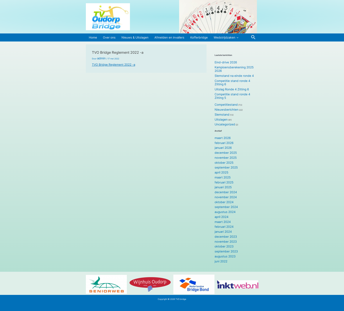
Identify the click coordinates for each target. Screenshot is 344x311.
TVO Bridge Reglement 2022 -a (113, 64)
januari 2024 (223, 231)
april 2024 (221, 217)
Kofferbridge (199, 37)
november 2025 (226, 157)
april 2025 (221, 172)
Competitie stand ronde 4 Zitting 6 (232, 82)
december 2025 (226, 152)
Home (93, 37)
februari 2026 (224, 143)
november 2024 (226, 197)
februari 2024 (224, 226)
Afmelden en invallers (169, 37)
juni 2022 (221, 261)
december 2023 (226, 236)
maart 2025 (223, 177)
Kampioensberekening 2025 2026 (234, 69)
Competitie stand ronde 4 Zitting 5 (232, 96)
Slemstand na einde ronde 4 (234, 75)
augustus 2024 (225, 212)
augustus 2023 (225, 256)
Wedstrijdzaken (224, 37)
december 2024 (226, 192)
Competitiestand (226, 104)
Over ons (109, 37)
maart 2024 (223, 222)
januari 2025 (223, 187)
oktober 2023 (224, 246)
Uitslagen (221, 119)
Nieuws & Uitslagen (134, 37)
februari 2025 (224, 182)
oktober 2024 (224, 202)
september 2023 (226, 251)
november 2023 (226, 241)
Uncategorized (225, 124)
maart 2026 (223, 138)
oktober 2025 (224, 162)
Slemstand (222, 114)
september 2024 (226, 207)
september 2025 (226, 167)
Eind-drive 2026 (226, 62)
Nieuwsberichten (226, 109)
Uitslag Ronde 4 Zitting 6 (232, 89)
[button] (236, 37)
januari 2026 (223, 147)
